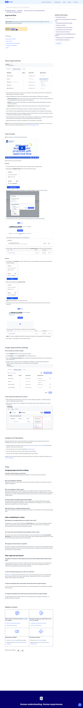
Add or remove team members (13, 623)
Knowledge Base (57, 2)
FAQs (7, 47)
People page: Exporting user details (64, 23)
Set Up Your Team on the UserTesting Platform (34, 10)
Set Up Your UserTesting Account (13, 12)
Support (69, 2)
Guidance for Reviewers (11, 45)
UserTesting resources (61, 17)
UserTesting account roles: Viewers (64, 29)
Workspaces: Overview (12, 625)
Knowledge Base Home (10, 10)
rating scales (31, 449)
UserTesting (19, 10)
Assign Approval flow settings (13, 43)
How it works (9, 41)
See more (58, 43)
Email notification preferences (63, 39)
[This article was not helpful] (18, 650)
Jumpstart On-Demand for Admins (38, 623)
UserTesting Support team (33, 125)
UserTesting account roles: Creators (64, 27)
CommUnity (75, 2)
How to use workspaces (36, 625)
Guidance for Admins (61, 25)
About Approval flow (11, 39)
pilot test (10, 574)
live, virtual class (13, 640)
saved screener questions (29, 445)
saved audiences (41, 445)
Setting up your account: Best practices (65, 37)
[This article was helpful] (22, 650)
